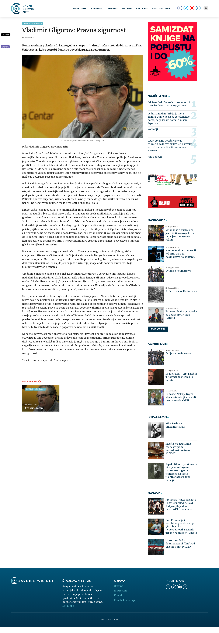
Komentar (26, 23)
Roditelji (153, 129)
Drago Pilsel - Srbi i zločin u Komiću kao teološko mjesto (181, 377)
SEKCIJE (141, 8)
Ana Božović (155, 156)
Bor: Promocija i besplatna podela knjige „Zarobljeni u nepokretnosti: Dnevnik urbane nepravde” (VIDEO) (181, 526)
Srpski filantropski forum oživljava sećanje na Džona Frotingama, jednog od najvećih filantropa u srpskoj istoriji (181, 472)
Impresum (120, 590)
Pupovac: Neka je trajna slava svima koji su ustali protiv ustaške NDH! (181, 397)
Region (127, 8)
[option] (82, 96)
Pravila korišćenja (125, 600)
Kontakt (119, 595)
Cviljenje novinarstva (178, 270)
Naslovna (80, 8)
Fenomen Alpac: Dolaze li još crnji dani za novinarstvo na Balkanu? (181, 253)
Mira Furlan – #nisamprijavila (175, 425)
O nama (118, 585)
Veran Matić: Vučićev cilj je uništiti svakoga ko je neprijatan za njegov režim (180, 234)
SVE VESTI (97, 8)
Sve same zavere (34, 408)
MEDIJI (112, 8)
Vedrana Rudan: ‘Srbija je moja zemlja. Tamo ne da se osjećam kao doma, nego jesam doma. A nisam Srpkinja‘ (169, 118)
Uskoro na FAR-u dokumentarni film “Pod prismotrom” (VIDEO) (180, 543)
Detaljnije (68, 605)
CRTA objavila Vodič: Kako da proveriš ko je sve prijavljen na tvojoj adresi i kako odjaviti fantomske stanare (170, 145)
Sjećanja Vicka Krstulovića (181, 291)
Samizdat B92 (161, 8)
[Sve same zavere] (41, 398)
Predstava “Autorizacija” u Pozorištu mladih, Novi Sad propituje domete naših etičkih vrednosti (181, 504)
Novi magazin (37, 23)
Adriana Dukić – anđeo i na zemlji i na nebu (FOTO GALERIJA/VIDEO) (169, 104)
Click (5, 47)
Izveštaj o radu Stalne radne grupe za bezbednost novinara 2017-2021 (178, 448)
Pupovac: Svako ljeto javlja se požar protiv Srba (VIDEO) (181, 314)
